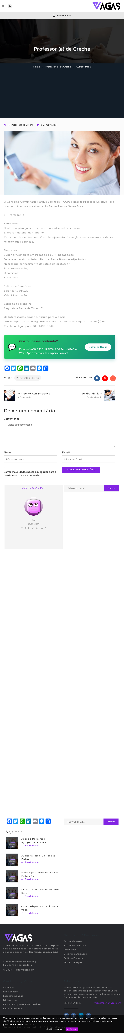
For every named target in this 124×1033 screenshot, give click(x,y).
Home (36, 66)
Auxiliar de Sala (92, 393)
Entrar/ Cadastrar (12, 1008)
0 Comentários (49, 124)
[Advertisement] (62, 93)
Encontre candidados (75, 954)
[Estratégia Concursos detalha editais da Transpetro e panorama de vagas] (12, 876)
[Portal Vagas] (92, 6)
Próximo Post (93, 397)
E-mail (66, 452)
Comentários (11, 418)
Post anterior (25, 397)
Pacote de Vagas (73, 941)
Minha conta (10, 1000)
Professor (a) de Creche (58, 66)
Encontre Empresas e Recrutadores (22, 1004)
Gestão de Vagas (73, 962)
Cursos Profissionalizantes (19, 961)
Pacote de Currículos (75, 945)
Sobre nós (8, 987)
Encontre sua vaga (13, 996)
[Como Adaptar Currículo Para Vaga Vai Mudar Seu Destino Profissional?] (12, 910)
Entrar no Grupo (98, 347)
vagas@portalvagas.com (107, 1003)
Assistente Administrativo (33, 393)
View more (29, 1024)
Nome (7, 452)
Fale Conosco (10, 991)
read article (31, 845)
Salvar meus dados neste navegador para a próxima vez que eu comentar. (30, 474)
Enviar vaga (63, 15)
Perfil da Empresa (73, 958)
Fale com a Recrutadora (17, 965)
